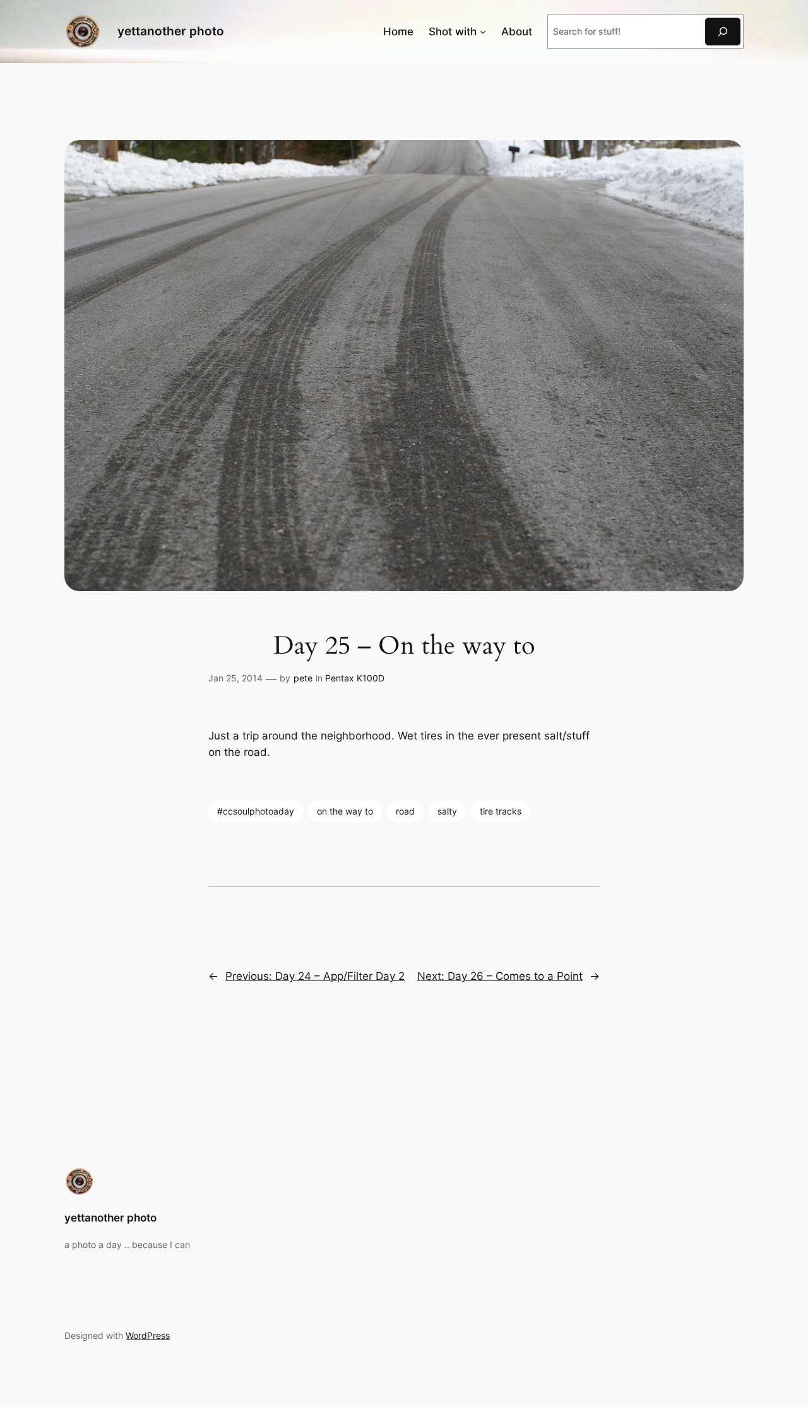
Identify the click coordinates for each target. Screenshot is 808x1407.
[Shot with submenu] (483, 31)
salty (447, 811)
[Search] (722, 31)
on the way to (345, 811)
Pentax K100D (354, 678)
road (405, 811)
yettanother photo (170, 30)
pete (303, 678)
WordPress (148, 1335)
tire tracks (500, 811)
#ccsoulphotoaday (255, 811)
